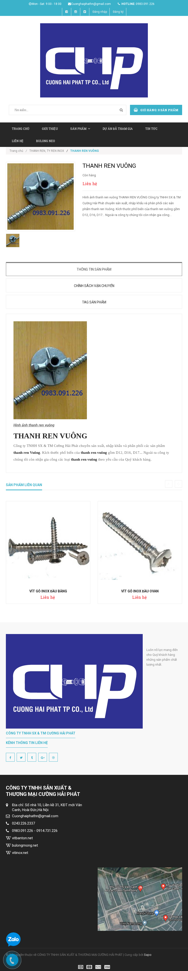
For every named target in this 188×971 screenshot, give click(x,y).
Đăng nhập (100, 11)
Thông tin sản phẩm (94, 269)
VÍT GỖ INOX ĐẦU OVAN (140, 591)
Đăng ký (118, 11)
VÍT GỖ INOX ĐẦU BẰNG (48, 591)
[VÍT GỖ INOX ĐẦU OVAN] (140, 543)
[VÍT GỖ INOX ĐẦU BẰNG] (48, 543)
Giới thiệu (50, 129)
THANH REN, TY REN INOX (46, 151)
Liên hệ (18, 141)
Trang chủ (20, 129)
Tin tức (151, 129)
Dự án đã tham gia (118, 129)
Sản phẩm (78, 129)
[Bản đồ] (140, 899)
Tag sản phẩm (94, 302)
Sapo (148, 955)
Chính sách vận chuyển (94, 286)
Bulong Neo (45, 141)
